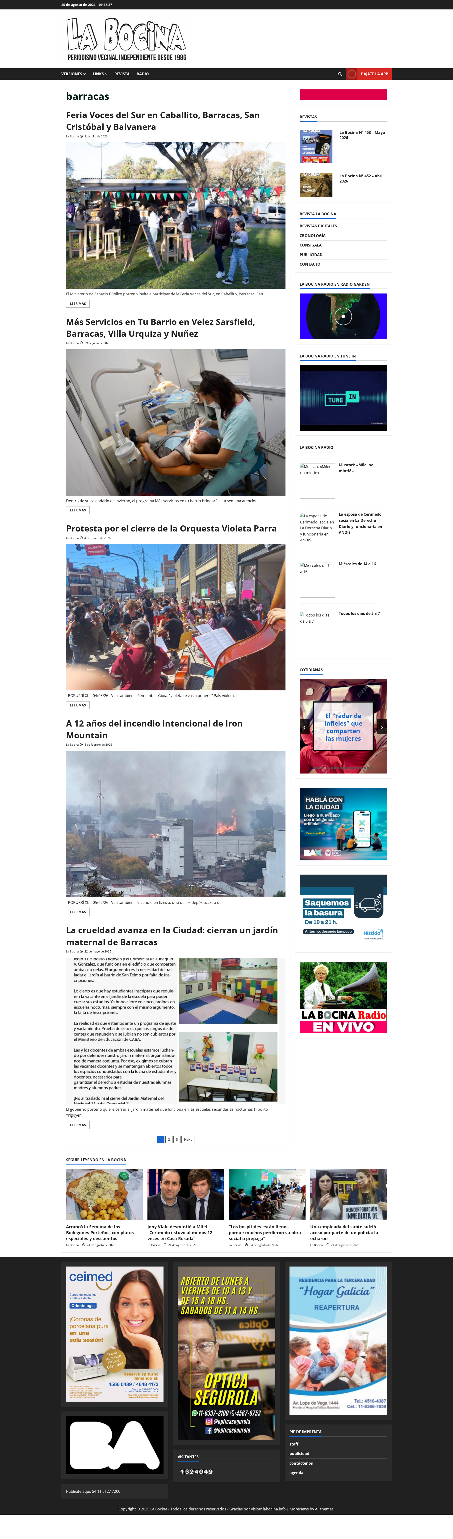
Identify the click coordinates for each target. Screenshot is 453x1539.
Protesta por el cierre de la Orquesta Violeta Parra (171, 528)
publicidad (299, 1453)
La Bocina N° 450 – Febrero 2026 (357, 178)
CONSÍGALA (311, 245)
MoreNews (299, 1509)
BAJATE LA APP (374, 74)
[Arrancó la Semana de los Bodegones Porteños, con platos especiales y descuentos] (104, 1194)
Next (188, 1139)
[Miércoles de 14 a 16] (317, 579)
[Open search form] (340, 74)
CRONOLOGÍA (313, 235)
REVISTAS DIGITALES (318, 226)
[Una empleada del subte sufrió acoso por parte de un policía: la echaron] (348, 1194)
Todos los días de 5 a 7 (359, 613)
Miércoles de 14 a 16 (357, 563)
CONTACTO (310, 264)
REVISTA (122, 74)
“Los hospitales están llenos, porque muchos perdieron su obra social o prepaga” (265, 1232)
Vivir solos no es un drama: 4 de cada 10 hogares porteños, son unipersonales (343, 727)
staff (293, 1444)
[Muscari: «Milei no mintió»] (317, 480)
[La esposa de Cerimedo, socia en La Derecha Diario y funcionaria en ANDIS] (317, 530)
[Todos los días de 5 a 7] (317, 629)
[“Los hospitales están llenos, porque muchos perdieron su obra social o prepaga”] (267, 1194)
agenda (296, 1472)
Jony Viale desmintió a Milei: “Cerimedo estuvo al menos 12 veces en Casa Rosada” (179, 1232)
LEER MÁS (80, 304)
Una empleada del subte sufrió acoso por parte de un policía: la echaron (344, 1232)
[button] (315, 768)
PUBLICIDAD (311, 254)
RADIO (143, 74)
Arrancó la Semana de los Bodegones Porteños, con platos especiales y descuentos (100, 1232)
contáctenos (301, 1463)
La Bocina (72, 136)
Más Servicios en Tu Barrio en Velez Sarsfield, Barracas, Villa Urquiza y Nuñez (160, 327)
